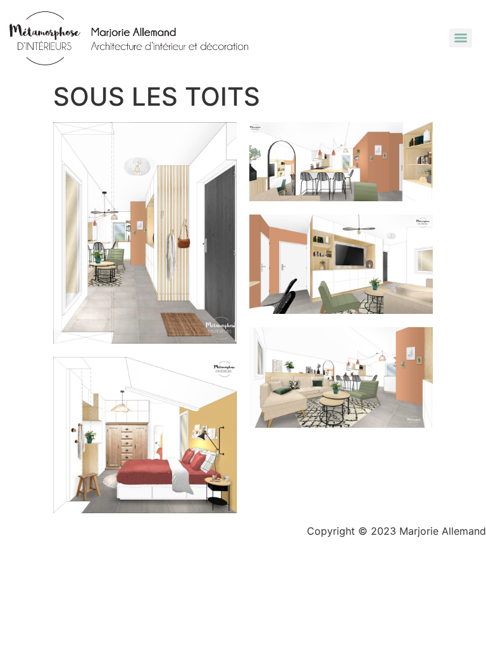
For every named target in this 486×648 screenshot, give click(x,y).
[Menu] (460, 37)
